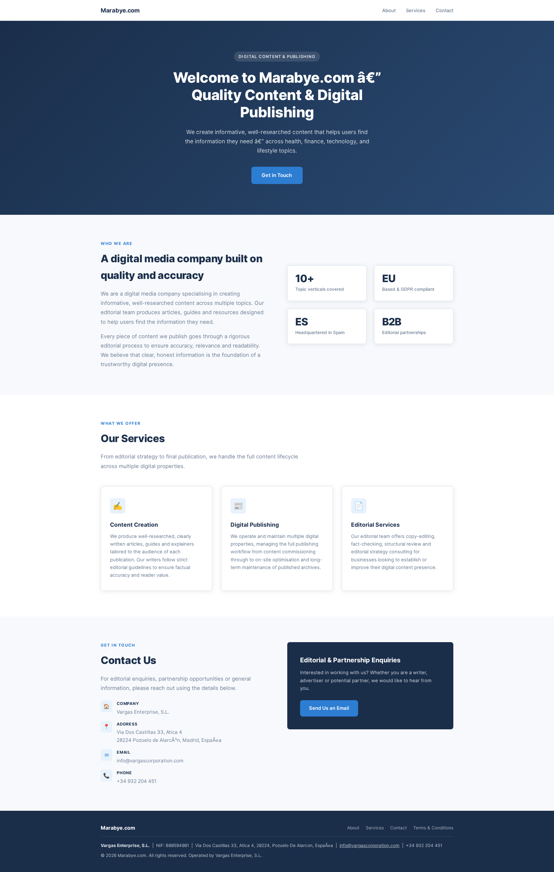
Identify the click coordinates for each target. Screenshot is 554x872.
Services (415, 10)
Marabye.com (120, 10)
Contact (444, 10)
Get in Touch (277, 175)
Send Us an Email (329, 708)
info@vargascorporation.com (369, 845)
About (389, 10)
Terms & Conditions (433, 827)
